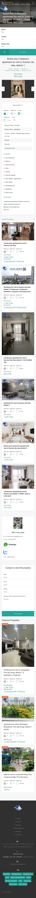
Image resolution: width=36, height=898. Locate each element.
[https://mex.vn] (4, 10)
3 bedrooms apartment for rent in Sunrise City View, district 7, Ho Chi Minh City (18, 360)
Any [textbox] (2, 32)
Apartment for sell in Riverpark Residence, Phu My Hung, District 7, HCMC (18, 726)
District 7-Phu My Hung (12, 70)
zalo (10, 4)
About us (18, 831)
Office (28, 877)
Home (10, 69)
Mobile (5, 589)
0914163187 (12, 539)
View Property (18, 236)
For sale (18, 822)
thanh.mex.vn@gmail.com (15, 536)
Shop (20, 881)
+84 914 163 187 (8, 2)
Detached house (16, 874)
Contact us (19, 834)
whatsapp (5, 4)
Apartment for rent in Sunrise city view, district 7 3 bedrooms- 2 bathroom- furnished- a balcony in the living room (17, 289)
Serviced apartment (11, 881)
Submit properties (19, 828)
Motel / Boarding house (18, 877)
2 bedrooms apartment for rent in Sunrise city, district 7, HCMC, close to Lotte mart (17, 494)
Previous (3, 89)
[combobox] (18, 32)
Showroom (27, 881)
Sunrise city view (27, 70)
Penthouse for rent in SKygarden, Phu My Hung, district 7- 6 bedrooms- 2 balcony (17, 672)
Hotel (7, 877)
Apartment (24, 69)
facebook (17, 4)
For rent (16, 69)
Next (32, 89)
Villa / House (22, 884)
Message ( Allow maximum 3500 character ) (14, 596)
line (13, 4)
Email (5, 581)
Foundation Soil (27, 874)
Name (5, 574)
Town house (13, 884)
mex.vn (9, 892)
